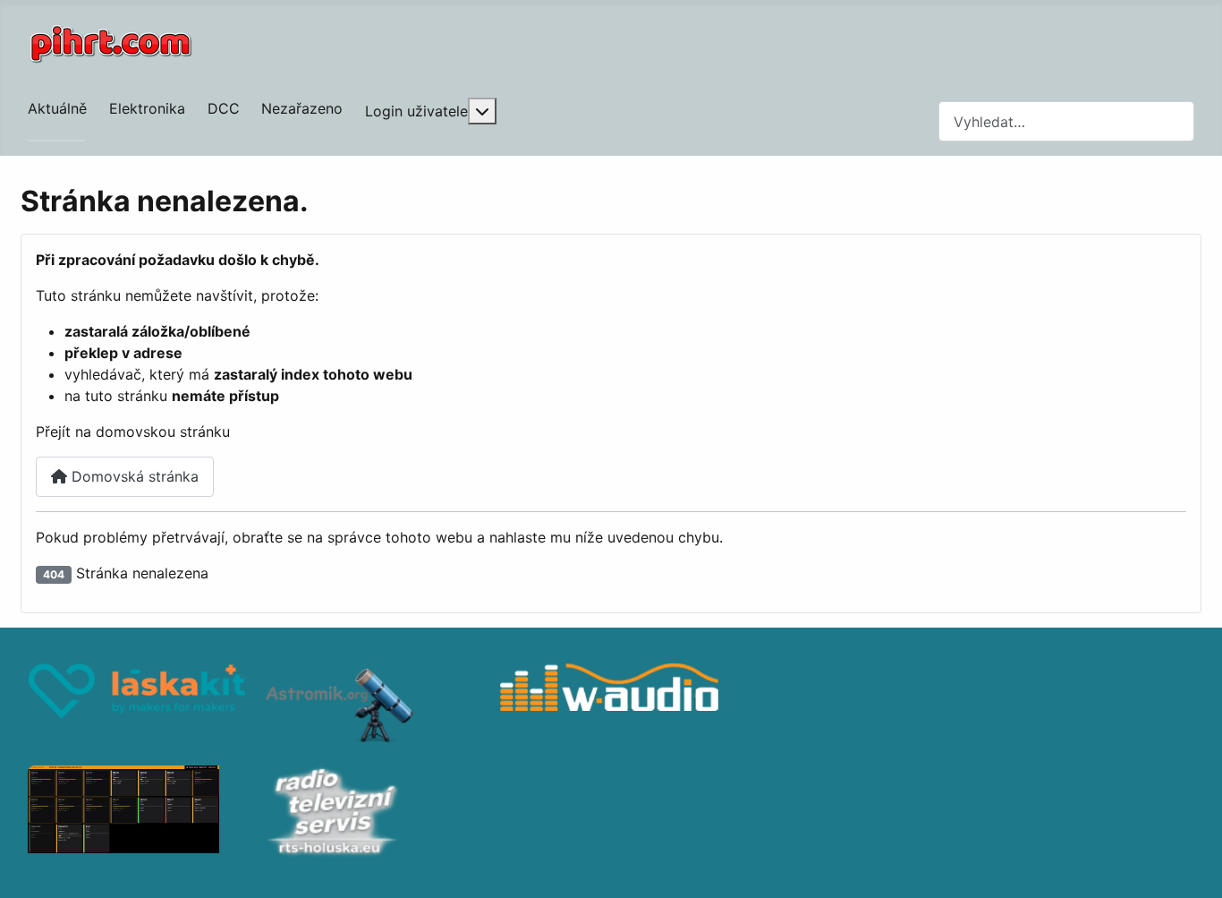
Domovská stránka (133, 476)
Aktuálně (57, 108)
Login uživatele (416, 111)
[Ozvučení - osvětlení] (609, 705)
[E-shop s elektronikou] (137, 705)
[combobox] (1066, 121)
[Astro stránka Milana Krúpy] (373, 705)
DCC (224, 108)
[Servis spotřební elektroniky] (373, 813)
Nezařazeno (302, 108)
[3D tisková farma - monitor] (137, 813)
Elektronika (147, 108)
